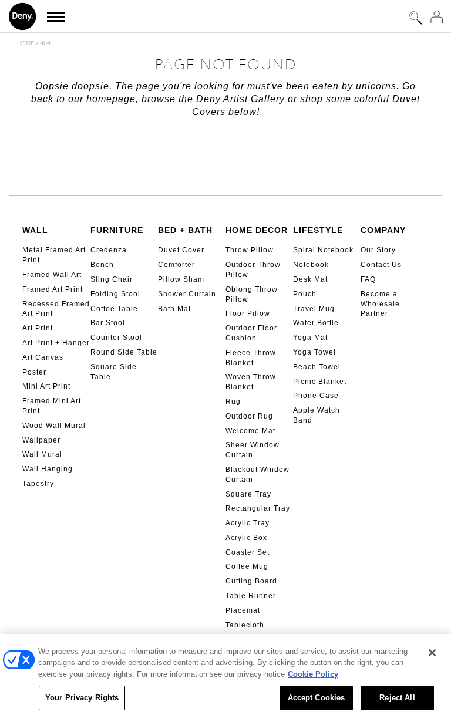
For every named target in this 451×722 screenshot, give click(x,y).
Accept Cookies (316, 697)
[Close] (432, 653)
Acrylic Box (246, 538)
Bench (102, 265)
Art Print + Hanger (56, 343)
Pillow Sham (181, 279)
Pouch (305, 294)
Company (383, 230)
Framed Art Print (52, 289)
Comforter (176, 265)
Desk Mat (310, 279)
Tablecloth (245, 625)
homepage (111, 99)
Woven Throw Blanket (251, 382)
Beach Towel (317, 367)
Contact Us (381, 265)
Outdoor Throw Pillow (253, 270)
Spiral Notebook (323, 250)
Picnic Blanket (319, 381)
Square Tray (248, 494)
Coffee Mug (247, 566)
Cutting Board (251, 581)
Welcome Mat (250, 431)
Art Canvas (42, 357)
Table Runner (251, 596)
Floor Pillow (248, 313)
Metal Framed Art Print (54, 255)
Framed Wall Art (52, 275)
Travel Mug (314, 309)
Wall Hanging (47, 469)
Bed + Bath (185, 230)
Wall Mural (42, 454)
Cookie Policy (313, 674)
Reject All (397, 697)
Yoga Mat (310, 337)
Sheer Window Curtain (253, 450)
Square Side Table (113, 372)
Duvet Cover (181, 250)
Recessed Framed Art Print (56, 309)
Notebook (311, 265)
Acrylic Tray (248, 523)
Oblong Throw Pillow (252, 294)
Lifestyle (318, 230)
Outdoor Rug (249, 416)
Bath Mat (174, 309)
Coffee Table (114, 309)
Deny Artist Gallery (240, 99)
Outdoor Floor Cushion (251, 333)
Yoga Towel (314, 352)
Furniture (116, 230)
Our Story (378, 250)
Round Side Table (123, 352)
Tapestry (38, 484)
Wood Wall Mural (54, 425)
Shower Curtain (187, 294)
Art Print (37, 328)
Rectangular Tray (258, 508)
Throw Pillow (250, 250)
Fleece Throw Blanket (251, 358)
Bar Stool (107, 323)
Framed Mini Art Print (51, 406)
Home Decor (257, 230)
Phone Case (316, 396)
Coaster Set (248, 552)
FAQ (368, 279)
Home (26, 43)
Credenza (108, 250)
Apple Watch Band (316, 415)
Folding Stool (115, 294)
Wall (35, 230)
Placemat (243, 610)
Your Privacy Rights (82, 697)
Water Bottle (316, 323)
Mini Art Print (46, 386)
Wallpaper (41, 440)
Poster (34, 372)
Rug (233, 401)
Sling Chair (111, 279)
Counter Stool (116, 337)
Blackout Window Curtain (258, 474)
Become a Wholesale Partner (380, 304)
